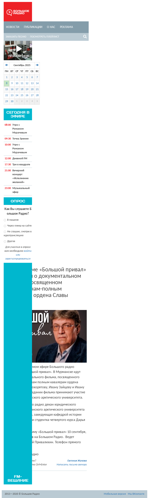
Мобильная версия (115, 494)
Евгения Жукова (77, 460)
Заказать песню (16, 36)
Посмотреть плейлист (44, 36)
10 (17, 83)
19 (27, 89)
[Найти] (85, 37)
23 (12, 95)
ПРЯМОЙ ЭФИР (19, 56)
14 (37, 83)
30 (12, 101)
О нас (51, 27)
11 (22, 83)
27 (32, 95)
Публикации (33, 27)
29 (6, 101)
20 (32, 89)
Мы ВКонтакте (136, 494)
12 (27, 83)
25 (22, 95)
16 (12, 89)
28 (37, 95)
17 (17, 89)
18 (22, 89)
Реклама (66, 27)
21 (37, 89)
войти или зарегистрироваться (18, 255)
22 (6, 95)
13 (32, 83)
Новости (12, 27)
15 (6, 89)
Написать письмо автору (72, 464)
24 (17, 95)
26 (27, 95)
